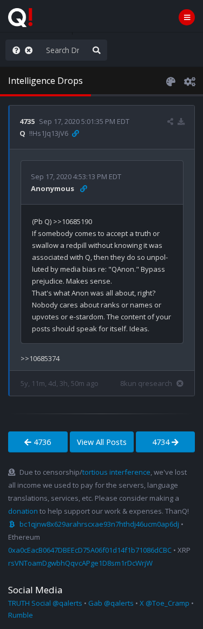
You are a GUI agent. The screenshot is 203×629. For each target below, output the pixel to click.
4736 (41, 442)
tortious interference (116, 472)
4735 (27, 121)
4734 (162, 442)
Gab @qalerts (111, 603)
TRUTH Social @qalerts (45, 603)
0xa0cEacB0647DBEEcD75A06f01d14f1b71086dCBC (90, 550)
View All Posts (102, 442)
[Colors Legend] (170, 80)
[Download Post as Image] (181, 121)
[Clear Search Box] (31, 50)
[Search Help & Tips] (14, 50)
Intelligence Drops (45, 81)
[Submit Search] (96, 50)
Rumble (20, 615)
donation (23, 511)
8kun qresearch (146, 383)
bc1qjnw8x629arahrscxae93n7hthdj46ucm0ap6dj (99, 524)
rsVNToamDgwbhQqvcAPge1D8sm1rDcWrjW (80, 563)
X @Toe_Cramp (164, 603)
